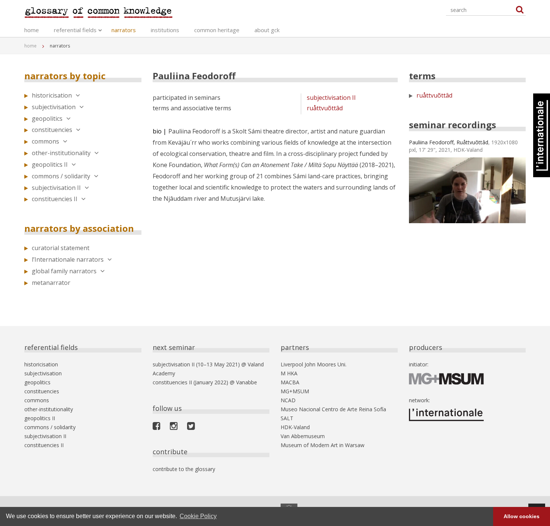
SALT (287, 418)
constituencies (52, 130)
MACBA (290, 382)
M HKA (289, 373)
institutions (165, 30)
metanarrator (51, 283)
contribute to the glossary (184, 469)
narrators (123, 30)
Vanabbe (246, 382)
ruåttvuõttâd (325, 108)
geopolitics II (50, 164)
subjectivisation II (56, 188)
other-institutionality (61, 153)
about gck (266, 30)
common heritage (216, 30)
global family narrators (64, 271)
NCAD (288, 400)
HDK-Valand (295, 427)
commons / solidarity (61, 176)
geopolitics (47, 118)
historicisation (52, 95)
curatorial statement (60, 248)
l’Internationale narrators (68, 259)
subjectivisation (54, 107)
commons (45, 141)
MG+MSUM (295, 391)
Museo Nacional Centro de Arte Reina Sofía (333, 409)
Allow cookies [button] (522, 516)
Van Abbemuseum (303, 436)
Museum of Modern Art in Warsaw (322, 445)
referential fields (75, 30)
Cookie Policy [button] (198, 516)
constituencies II (54, 199)
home (31, 30)
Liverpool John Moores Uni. (313, 364)
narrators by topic (65, 76)
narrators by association (79, 228)
